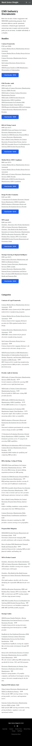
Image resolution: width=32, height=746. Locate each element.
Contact (11, 729)
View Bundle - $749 (10, 75)
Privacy (13, 731)
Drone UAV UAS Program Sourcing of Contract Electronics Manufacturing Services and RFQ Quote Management (15, 655)
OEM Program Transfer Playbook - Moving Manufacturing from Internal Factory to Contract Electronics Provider (15, 620)
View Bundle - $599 (10, 117)
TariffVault (19, 731)
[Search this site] (26, 2)
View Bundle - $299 (10, 246)
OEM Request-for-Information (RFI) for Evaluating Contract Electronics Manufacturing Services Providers (16, 109)
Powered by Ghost (16, 734)
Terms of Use (18, 729)
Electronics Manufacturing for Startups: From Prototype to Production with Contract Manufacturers (14, 668)
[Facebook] (17, 726)
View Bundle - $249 (10, 211)
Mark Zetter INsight (10, 2)
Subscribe (4, 729)
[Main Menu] (29, 2)
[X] (14, 726)
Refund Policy (27, 729)
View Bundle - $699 (10, 186)
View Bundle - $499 (10, 151)
